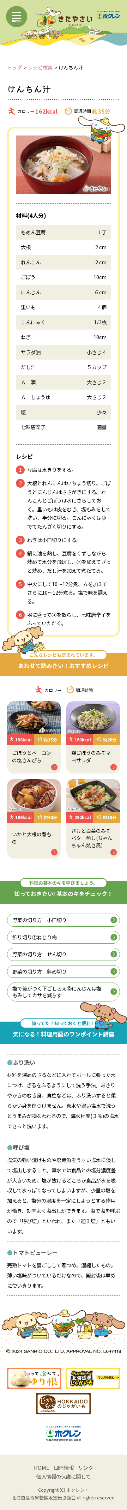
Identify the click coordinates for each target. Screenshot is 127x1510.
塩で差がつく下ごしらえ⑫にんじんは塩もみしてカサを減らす (56, 992)
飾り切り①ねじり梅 (34, 937)
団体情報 (64, 1467)
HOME (41, 1467)
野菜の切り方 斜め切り (39, 971)
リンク (85, 1467)
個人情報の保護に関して (63, 1476)
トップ (14, 67)
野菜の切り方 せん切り (39, 954)
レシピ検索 (40, 67)
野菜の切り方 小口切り (39, 920)
